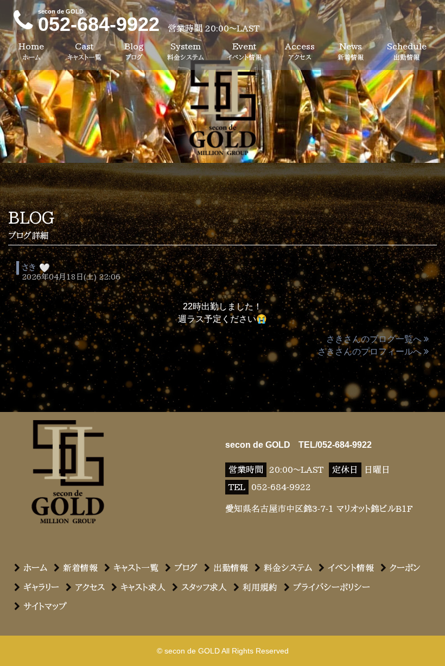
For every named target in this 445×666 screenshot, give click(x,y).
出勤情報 (230, 567)
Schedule (407, 51)
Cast (84, 51)
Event (244, 51)
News (351, 51)
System (185, 51)
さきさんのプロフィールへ (369, 351)
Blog (134, 51)
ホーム (35, 567)
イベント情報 (351, 567)
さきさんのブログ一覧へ (374, 339)
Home (31, 51)
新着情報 (80, 567)
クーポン (405, 567)
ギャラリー (41, 587)
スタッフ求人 (204, 587)
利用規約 (260, 587)
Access (300, 51)
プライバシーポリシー (331, 587)
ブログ (186, 567)
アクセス (90, 587)
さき (29, 267)
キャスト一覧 (135, 567)
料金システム (288, 567)
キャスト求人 (143, 587)
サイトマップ (45, 606)
